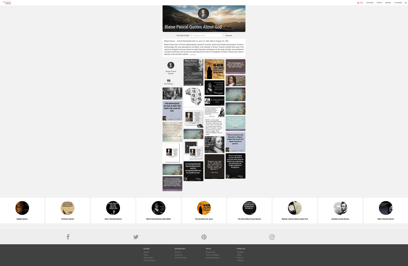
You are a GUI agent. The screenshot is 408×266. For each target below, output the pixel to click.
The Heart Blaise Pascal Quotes (204, 219)
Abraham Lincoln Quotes (295, 219)
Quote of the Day (180, 258)
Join (361, 3)
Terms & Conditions (212, 255)
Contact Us (178, 255)
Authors (369, 3)
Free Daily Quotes (183, 35)
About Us (178, 252)
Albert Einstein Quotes (340, 219)
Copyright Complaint (213, 258)
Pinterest (240, 258)
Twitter (239, 255)
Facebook (240, 252)
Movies (388, 3)
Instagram (240, 260)
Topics (379, 3)
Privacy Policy (210, 252)
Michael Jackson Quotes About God (249, 219)
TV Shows (398, 3)
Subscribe (228, 35)
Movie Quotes (148, 258)
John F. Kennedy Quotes (67, 219)
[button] (405, 2)
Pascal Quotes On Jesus (158, 219)
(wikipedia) (193, 54)
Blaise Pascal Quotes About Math (113, 219)
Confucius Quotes (22, 219)
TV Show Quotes (149, 260)
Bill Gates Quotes (385, 219)
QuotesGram (7, 2)
